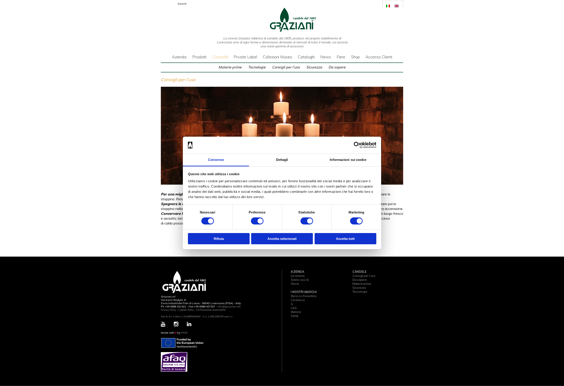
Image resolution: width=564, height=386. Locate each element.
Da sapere (337, 67)
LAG (294, 307)
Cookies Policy (186, 309)
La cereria (297, 275)
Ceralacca (298, 299)
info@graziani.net (229, 306)
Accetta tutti (345, 239)
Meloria (296, 311)
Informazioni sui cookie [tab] (348, 160)
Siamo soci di (300, 279)
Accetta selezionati (282, 239)
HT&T (184, 332)
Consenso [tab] (216, 160)
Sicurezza (314, 67)
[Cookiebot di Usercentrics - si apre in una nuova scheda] (357, 145)
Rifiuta (219, 239)
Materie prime (230, 67)
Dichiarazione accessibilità (211, 309)
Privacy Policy (168, 309)
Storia (295, 283)
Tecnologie (257, 67)
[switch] (257, 220)
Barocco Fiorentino (304, 296)
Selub (295, 315)
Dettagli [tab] (282, 160)
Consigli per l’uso (286, 67)
